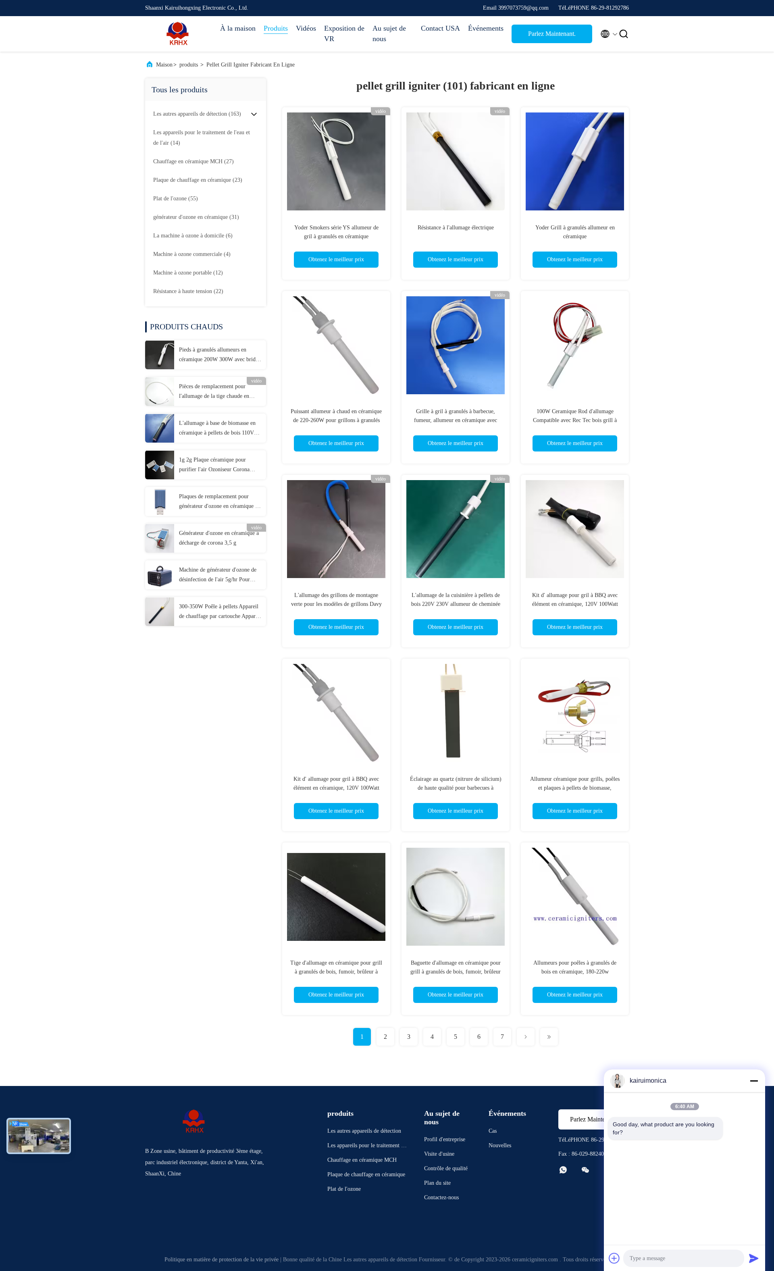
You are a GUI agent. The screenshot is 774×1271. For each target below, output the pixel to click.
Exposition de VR (344, 33)
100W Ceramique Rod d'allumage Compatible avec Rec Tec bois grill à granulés (575, 420)
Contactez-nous (441, 1197)
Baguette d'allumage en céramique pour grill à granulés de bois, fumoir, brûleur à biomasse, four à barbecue (455, 972)
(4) (192, 254)
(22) (188, 291)
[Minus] (754, 1081)
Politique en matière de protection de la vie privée (221, 1259)
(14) (201, 137)
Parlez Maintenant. (552, 33)
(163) (197, 114)
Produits (276, 28)
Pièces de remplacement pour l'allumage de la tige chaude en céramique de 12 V (214, 392)
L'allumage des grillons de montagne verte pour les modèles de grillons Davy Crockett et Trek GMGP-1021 (336, 604)
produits (188, 65)
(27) (193, 161)
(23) (197, 180)
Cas (493, 1131)
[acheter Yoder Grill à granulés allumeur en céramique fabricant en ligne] (575, 161)
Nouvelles (500, 1145)
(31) (196, 217)
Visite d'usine (439, 1154)
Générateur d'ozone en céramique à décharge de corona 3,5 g (219, 538)
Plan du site (437, 1183)
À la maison (238, 28)
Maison (164, 65)
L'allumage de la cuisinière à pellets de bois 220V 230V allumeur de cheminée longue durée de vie (455, 604)
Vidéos (306, 28)
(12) (188, 273)
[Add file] (614, 1258)
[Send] (753, 1258)
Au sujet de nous (389, 33)
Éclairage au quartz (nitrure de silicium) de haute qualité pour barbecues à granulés (455, 788)
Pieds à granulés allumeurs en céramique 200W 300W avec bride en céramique (218, 355)
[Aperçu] (177, 34)
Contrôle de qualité (446, 1168)
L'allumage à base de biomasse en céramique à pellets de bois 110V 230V (217, 429)
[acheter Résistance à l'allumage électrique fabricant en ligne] (455, 161)
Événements (486, 28)
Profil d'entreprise (444, 1139)
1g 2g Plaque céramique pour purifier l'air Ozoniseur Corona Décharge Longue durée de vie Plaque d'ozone (214, 465)
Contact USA (440, 28)
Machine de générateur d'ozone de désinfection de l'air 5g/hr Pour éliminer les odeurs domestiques (217, 576)
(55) (175, 199)
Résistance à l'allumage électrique (456, 228)
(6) (193, 236)
